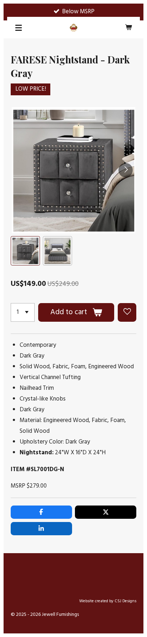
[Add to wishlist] (127, 312)
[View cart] (128, 27)
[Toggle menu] (18, 27)
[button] (25, 250)
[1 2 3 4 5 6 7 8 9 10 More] (23, 312)
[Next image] (125, 170)
